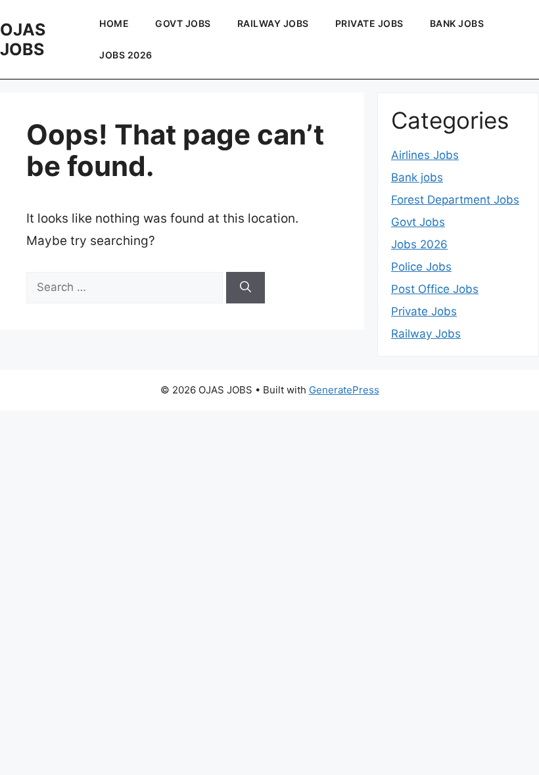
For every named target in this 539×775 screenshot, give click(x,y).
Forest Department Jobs (455, 199)
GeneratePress (344, 390)
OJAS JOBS (22, 39)
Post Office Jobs (435, 289)
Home (114, 23)
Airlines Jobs (425, 155)
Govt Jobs (183, 23)
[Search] (245, 287)
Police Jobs (421, 266)
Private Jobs (369, 23)
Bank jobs (457, 23)
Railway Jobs (273, 23)
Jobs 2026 (125, 54)
